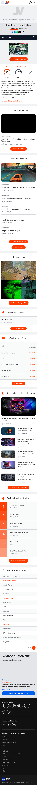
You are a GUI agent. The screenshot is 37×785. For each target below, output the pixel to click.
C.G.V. (4, 748)
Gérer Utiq (5, 760)
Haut (29, 648)
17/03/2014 (32, 353)
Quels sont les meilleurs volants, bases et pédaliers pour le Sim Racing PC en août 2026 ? (26, 477)
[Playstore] (3, 724)
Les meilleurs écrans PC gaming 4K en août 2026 (25, 453)
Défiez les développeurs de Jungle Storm (17, 198)
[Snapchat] (8, 712)
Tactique (6, 598)
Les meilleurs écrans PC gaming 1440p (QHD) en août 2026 (18, 420)
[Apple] (8, 724)
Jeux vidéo (10, 20)
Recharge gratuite (7, 319)
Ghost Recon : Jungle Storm (18, 25)
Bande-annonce (20, 59)
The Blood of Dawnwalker (19, 533)
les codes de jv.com (8, 353)
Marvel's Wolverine (16, 523)
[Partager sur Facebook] (13, 32)
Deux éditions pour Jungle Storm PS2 (15, 209)
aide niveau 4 (5, 359)
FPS (12, 598)
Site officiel (7, 624)
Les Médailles (6, 371)
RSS (3, 768)
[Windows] (14, 724)
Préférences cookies (9, 762)
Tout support (14, 28)
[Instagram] (14, 706)
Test (7, 67)
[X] (8, 706)
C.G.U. (4, 745)
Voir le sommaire (18, 329)
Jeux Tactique (18, 20)
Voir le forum (18, 383)
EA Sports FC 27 (15, 514)
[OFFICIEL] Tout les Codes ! (10, 365)
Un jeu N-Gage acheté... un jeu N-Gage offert (18, 188)
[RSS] (24, 706)
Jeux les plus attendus (18, 561)
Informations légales (9, 742)
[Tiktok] (29, 706)
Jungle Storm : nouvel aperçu (12, 220)
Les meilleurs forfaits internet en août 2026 (24, 430)
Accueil (4, 20)
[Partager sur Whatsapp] (16, 32)
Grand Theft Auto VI (17, 505)
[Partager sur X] (19, 32)
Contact (4, 737)
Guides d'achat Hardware (18, 487)
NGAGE (21, 28)
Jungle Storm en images (10, 231)
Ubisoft (13, 581)
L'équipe (4, 740)
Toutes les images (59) (18, 303)
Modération (5, 751)
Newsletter (5, 765)
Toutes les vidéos (18, 149)
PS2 (25, 28)
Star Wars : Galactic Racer (19, 551)
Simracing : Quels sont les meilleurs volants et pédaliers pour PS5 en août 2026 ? (26, 441)
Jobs (3, 771)
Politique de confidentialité (11, 754)
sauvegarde (5, 376)
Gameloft (6, 581)
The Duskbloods (15, 542)
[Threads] (3, 712)
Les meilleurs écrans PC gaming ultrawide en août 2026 (26, 464)
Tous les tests (18, 247)
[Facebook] (3, 706)
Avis (17, 67)
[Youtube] (19, 706)
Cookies (4, 757)
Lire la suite (5, 689)
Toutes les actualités (18, 241)
